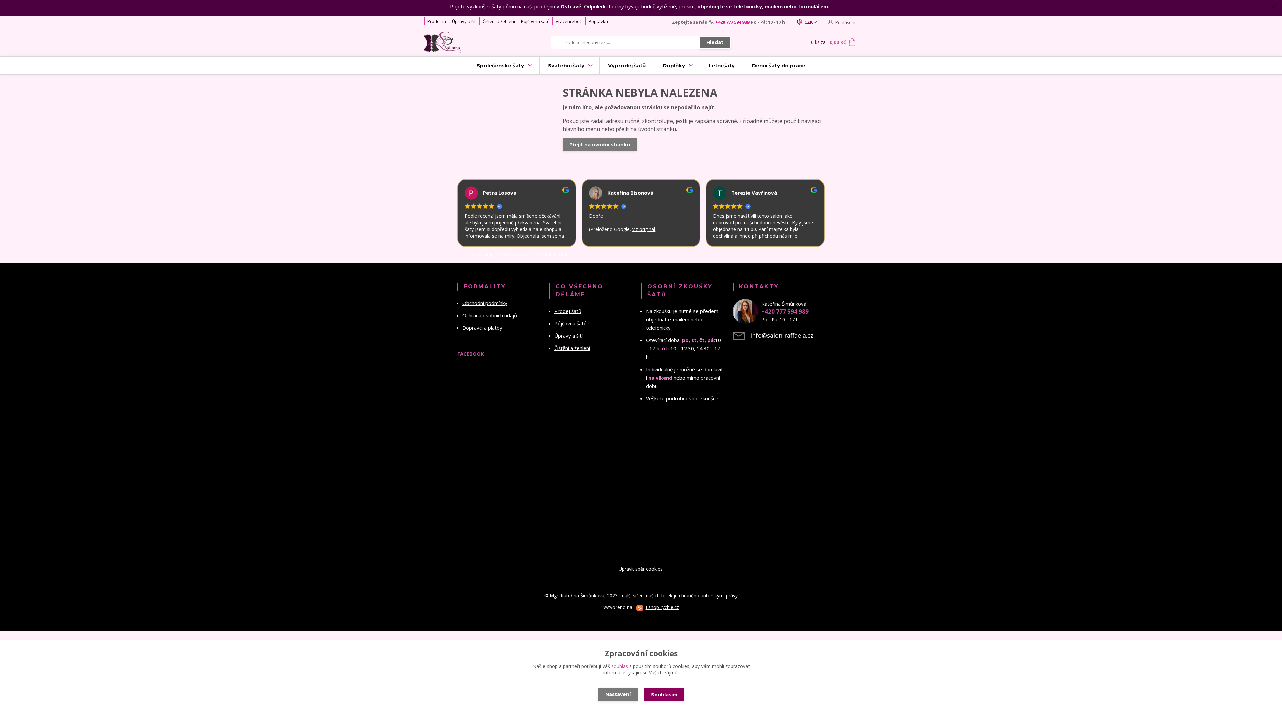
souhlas (619, 666)
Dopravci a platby (482, 327)
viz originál (643, 229)
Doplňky (674, 65)
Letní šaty (722, 65)
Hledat (714, 42)
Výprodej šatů (627, 65)
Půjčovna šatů (535, 21)
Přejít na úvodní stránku (599, 145)
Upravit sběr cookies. (641, 569)
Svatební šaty (566, 65)
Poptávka (598, 21)
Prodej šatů (567, 311)
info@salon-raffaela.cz (781, 335)
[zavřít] (1273, 6)
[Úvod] (464, 42)
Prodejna (436, 21)
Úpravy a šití (464, 21)
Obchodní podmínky (484, 303)
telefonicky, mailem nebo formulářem (780, 6)
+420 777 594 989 (732, 22)
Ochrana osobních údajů (489, 315)
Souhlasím (664, 695)
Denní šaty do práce (778, 65)
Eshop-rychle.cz (662, 607)
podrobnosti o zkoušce (692, 398)
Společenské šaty (500, 65)
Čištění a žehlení (499, 21)
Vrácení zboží (569, 21)
